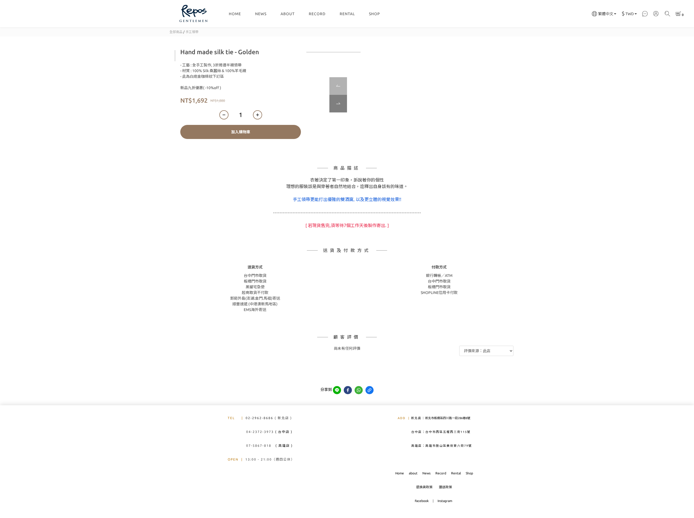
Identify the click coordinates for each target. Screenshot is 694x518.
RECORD (317, 14)
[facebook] (348, 390)
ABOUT (288, 14)
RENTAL (347, 14)
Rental (456, 473)
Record (440, 473)
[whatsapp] (359, 390)
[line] (337, 390)
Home (399, 473)
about (413, 473)
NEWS (260, 14)
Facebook (422, 501)
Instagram (445, 501)
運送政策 (445, 487)
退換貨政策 (424, 487)
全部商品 (175, 32)
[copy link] (369, 390)
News (426, 473)
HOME (235, 14)
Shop (469, 473)
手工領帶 (191, 32)
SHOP (374, 14)
